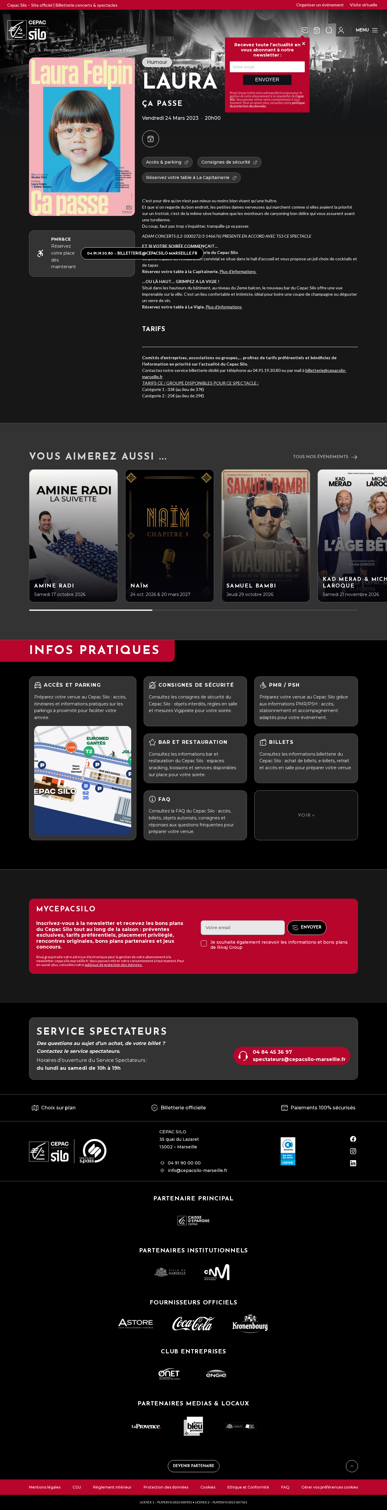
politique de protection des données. (113, 965)
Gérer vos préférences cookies (329, 1487)
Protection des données (166, 1487)
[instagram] (353, 1151)
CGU (77, 1487)
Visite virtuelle (363, 4)
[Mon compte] (341, 30)
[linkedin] (353, 1163)
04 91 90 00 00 (184, 1163)
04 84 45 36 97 (272, 1052)
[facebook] (353, 1139)
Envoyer (267, 79)
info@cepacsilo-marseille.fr (197, 1170)
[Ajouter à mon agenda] (150, 138)
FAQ (285, 1487)
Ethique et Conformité (248, 1487)
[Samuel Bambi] (266, 536)
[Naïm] (169, 536)
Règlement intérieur (112, 1487)
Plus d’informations (238, 271)
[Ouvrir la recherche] (329, 30)
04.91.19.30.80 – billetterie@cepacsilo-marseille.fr (142, 253)
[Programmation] (317, 30)
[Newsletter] (305, 30)
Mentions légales (44, 1487)
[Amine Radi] (73, 536)
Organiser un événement (320, 4)
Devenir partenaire (193, 1466)
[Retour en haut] (352, 1466)
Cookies (207, 1487)
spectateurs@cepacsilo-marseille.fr (299, 1059)
